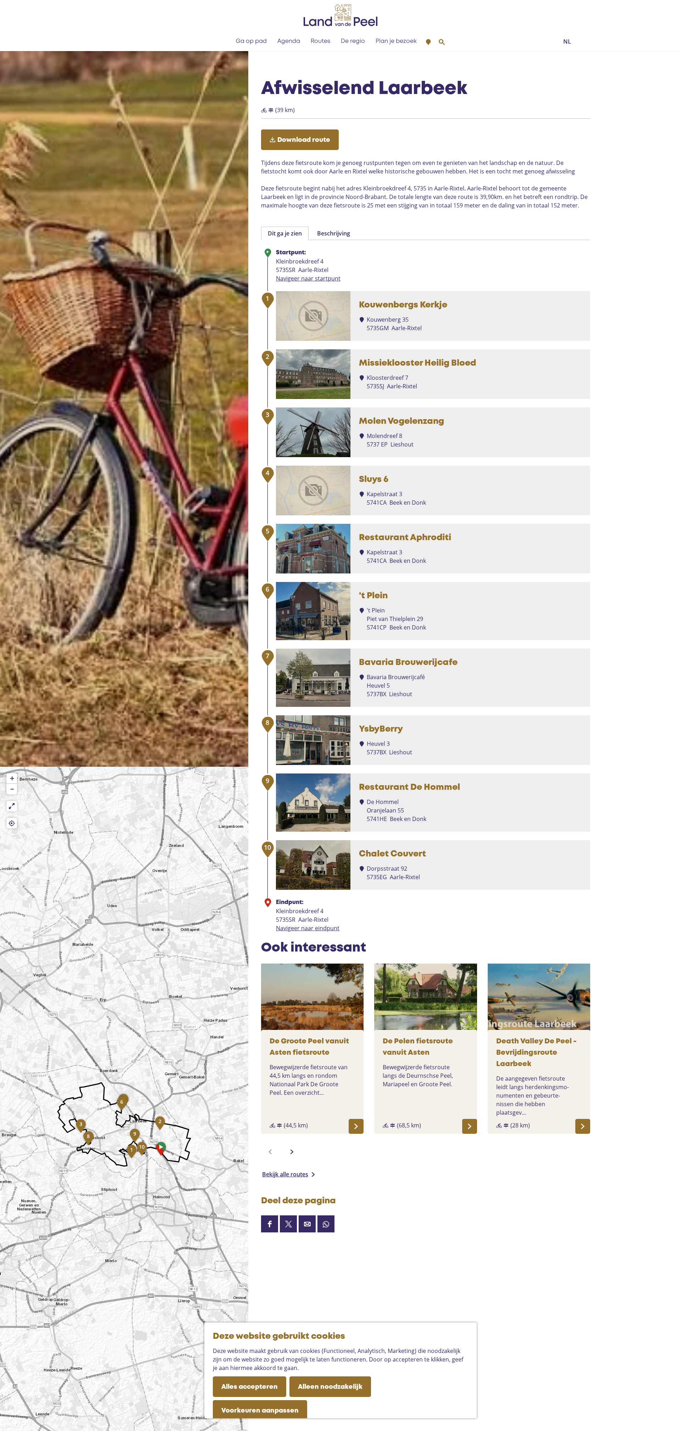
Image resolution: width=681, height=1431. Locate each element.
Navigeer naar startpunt (308, 278)
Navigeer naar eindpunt (307, 928)
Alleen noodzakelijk (330, 1387)
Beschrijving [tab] (333, 233)
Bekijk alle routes (285, 1174)
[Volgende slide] (291, 1151)
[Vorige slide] (270, 1151)
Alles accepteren (249, 1387)
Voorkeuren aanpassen (260, 1411)
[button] (161, 1150)
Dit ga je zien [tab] (285, 233)
